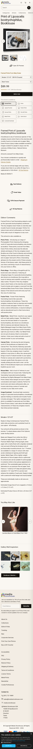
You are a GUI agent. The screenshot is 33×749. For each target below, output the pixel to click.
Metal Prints (5, 677)
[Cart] (25, 2)
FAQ (2, 655)
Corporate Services (7, 637)
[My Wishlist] (21, 2)
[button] (16, 742)
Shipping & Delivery (7, 666)
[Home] (7, 2)
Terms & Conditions (7, 670)
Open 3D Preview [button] (18, 65)
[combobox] (14, 7)
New (2, 634)
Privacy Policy (5, 659)
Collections (22, 13)
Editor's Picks (5, 626)
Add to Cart (17, 94)
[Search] (29, 7)
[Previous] (3, 41)
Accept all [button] (9, 745)
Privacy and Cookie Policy (19, 740)
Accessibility (5, 652)
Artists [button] (14, 13)
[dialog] (16, 740)
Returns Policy (5, 663)
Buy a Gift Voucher (7, 645)
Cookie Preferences (7, 685)
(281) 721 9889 (8, 695)
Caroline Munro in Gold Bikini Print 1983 (14, 533)
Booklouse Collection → (10, 575)
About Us (4, 619)
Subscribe (26, 606)
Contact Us (4, 692)
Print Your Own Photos (8, 641)
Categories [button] (6, 13)
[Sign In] (30, 2)
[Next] (30, 41)
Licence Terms (6, 674)
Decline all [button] (23, 745)
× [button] (31, 734)
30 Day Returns (23, 170)
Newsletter (4, 681)
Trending (4, 630)
